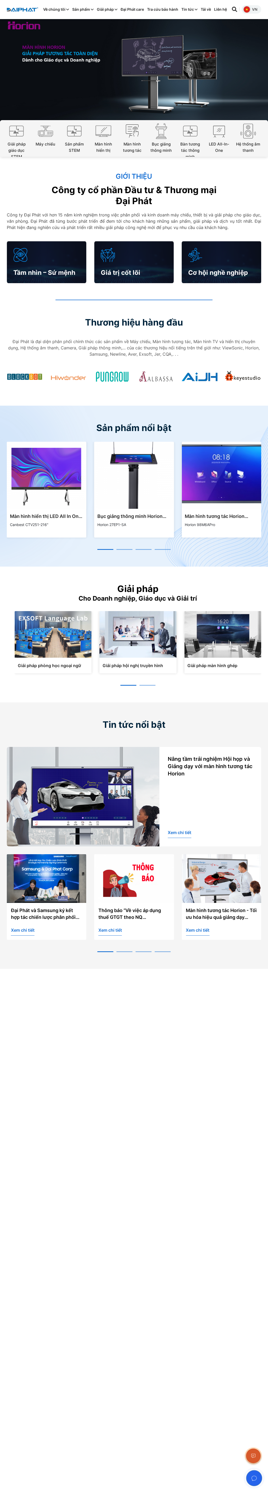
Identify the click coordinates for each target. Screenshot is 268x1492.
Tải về (206, 9)
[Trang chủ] (22, 9)
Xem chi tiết (179, 832)
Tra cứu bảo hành (162, 9)
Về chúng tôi (54, 9)
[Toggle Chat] (254, 1478)
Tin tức (188, 9)
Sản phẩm (81, 9)
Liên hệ (220, 9)
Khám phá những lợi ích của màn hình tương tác (216, 914)
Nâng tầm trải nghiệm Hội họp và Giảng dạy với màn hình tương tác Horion (210, 766)
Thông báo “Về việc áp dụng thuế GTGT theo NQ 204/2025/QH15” (42, 914)
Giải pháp (106, 9)
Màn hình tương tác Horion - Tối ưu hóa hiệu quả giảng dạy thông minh (133, 914)
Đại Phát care (132, 9)
